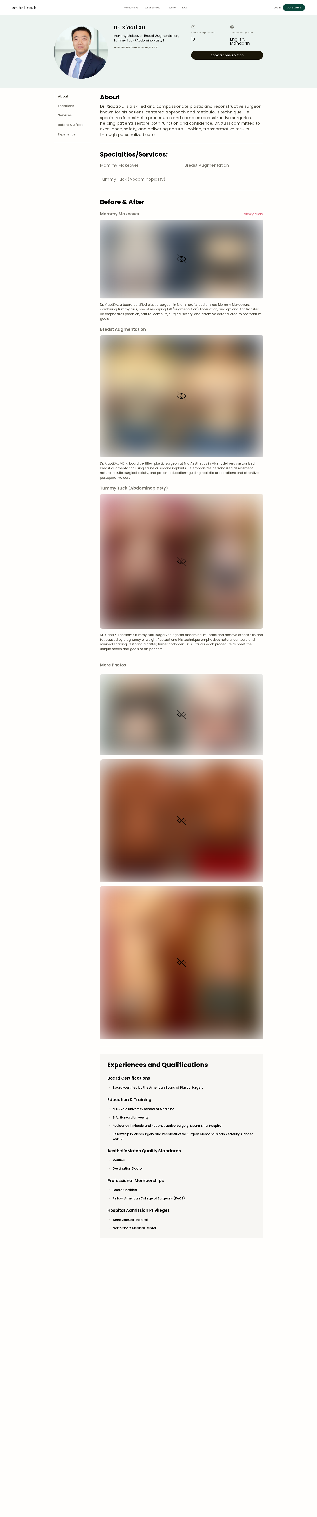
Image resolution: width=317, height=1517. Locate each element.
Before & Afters (70, 124)
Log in (277, 7)
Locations (66, 106)
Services (65, 115)
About (63, 96)
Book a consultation (227, 55)
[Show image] (181, 259)
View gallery (253, 214)
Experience (67, 134)
